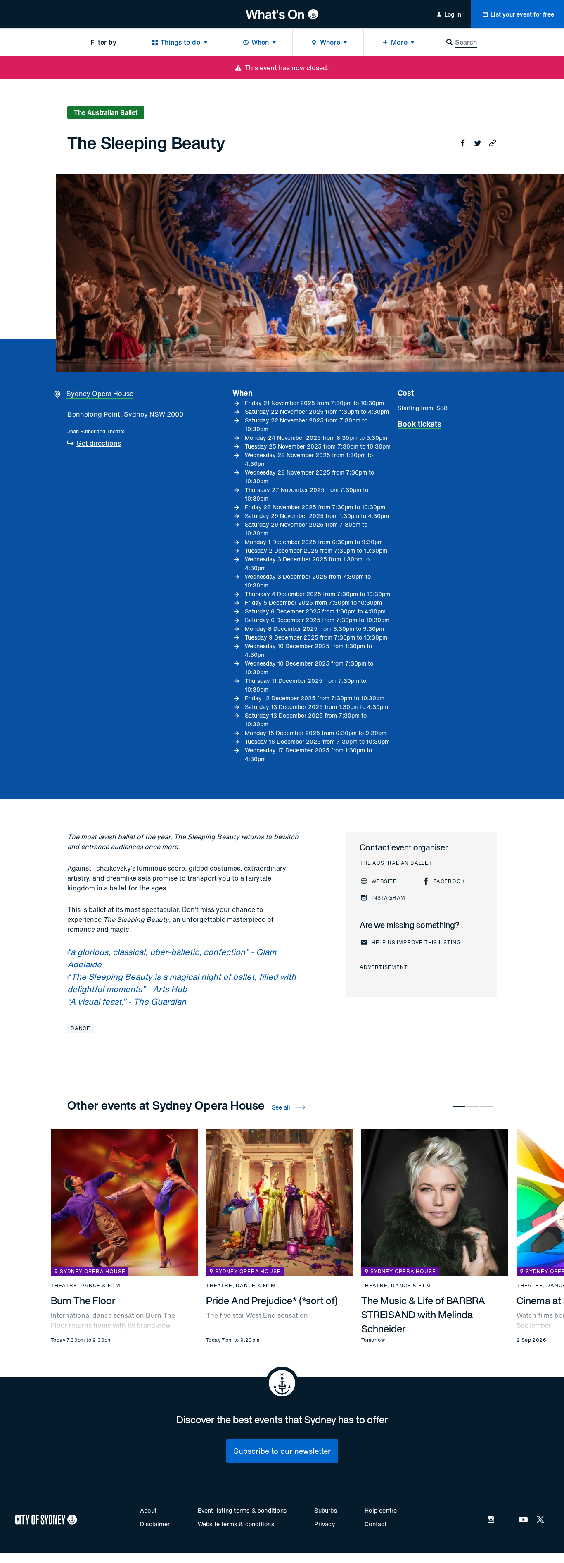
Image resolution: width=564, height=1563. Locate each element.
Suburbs (325, 1510)
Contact (375, 1524)
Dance (80, 1028)
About (148, 1510)
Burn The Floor (83, 1300)
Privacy (324, 1524)
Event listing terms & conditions (242, 1510)
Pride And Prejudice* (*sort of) (272, 1300)
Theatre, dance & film (86, 1285)
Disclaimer (155, 1524)
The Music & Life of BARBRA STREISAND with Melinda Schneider (423, 1314)
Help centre (381, 1510)
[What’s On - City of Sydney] (282, 14)
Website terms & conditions (236, 1524)
